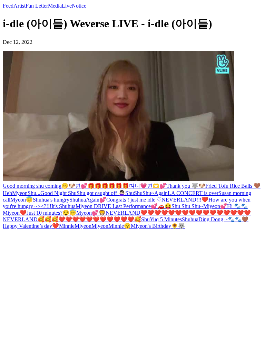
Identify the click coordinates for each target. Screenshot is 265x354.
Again (161, 193)
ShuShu (134, 193)
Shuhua (77, 200)
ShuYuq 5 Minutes (161, 219)
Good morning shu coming (32, 186)
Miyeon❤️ (15, 213)
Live (67, 6)
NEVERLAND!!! (181, 200)
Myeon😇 (21, 200)
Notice (79, 6)
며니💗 (138, 186)
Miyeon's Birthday (151, 226)
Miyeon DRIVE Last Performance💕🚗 (120, 206)
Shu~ (148, 193)
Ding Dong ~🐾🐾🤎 (223, 219)
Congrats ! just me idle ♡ (133, 200)
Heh (7, 193)
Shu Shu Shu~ (187, 206)
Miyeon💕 (215, 206)
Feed (8, 6)
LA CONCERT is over (193, 193)
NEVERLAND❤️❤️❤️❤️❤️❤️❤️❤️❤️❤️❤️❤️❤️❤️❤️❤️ (178, 213)
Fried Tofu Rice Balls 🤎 (233, 186)
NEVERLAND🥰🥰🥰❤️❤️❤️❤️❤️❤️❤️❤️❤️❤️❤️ (68, 219)
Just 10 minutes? (44, 213)
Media (55, 6)
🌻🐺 (178, 226)
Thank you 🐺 (182, 186)
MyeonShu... (26, 193)
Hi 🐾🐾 (237, 206)
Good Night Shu (58, 193)
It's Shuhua (63, 206)
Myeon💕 (87, 213)
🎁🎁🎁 (98, 186)
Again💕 (96, 200)
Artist (19, 6)
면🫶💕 (156, 186)
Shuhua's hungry (51, 200)
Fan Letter (37, 6)
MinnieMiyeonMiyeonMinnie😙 (95, 226)
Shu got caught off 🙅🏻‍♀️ (101, 193)
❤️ (205, 200)
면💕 (81, 186)
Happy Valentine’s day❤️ (31, 226)
